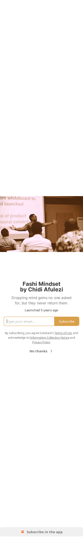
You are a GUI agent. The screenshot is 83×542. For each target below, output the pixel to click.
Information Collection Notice (49, 337)
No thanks (38, 351)
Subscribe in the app (45, 531)
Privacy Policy (41, 342)
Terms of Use (63, 333)
